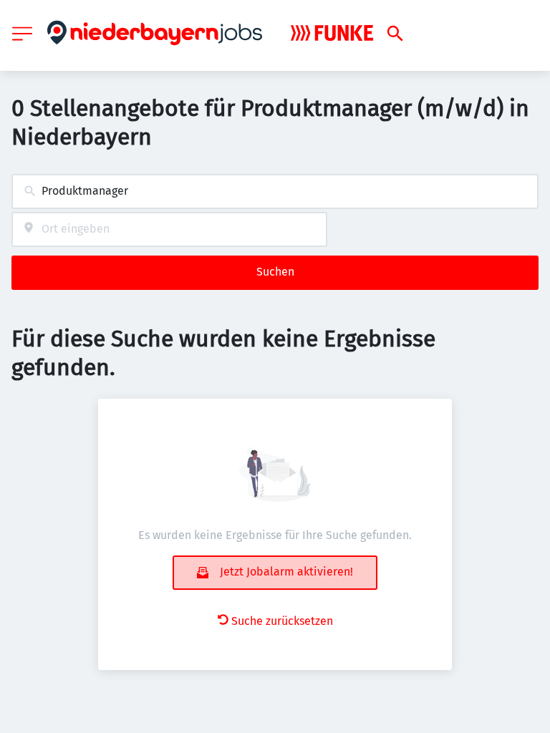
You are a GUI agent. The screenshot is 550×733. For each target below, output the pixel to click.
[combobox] (275, 191)
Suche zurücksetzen (282, 621)
